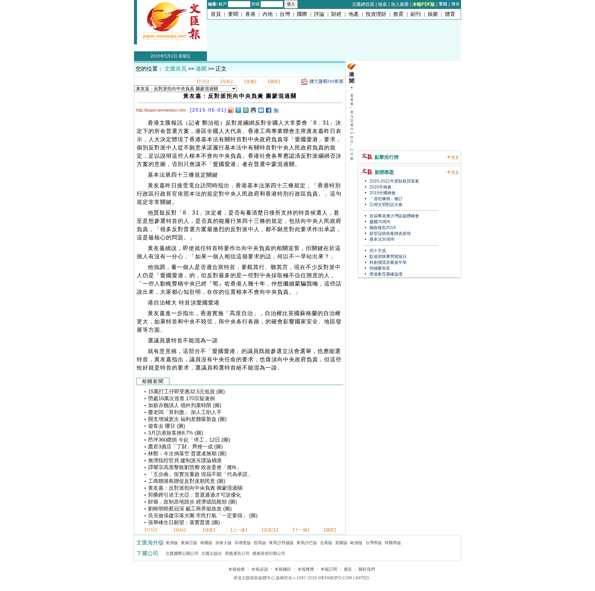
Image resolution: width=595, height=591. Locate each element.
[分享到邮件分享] (260, 110)
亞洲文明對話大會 (385, 204)
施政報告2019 (382, 227)
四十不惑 (377, 250)
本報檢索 (236, 569)
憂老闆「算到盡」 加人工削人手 (185, 412)
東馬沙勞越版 (281, 542)
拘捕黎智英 (379, 268)
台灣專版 (373, 542)
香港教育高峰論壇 (385, 274)
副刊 (415, 14)
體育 (450, 14)
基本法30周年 (381, 239)
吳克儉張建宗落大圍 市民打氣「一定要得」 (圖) (203, 515)
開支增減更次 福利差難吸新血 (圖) (187, 419)
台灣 (285, 14)
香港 (250, 14)
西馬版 (260, 542)
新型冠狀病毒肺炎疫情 (389, 233)
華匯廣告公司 (237, 553)
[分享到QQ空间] (245, 110)
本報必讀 (259, 569)
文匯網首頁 (363, 4)
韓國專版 (393, 542)
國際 (302, 14)
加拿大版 (223, 542)
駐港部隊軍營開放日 (387, 256)
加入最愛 (400, 4)
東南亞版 (189, 542)
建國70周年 (379, 221)
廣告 (348, 569)
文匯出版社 (211, 553)
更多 (455, 157)
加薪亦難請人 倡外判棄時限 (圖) (184, 405)
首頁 (216, 14)
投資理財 (376, 14)
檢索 (382, 4)
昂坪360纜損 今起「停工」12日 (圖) (189, 440)
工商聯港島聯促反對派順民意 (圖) (186, 481)
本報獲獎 (306, 569)
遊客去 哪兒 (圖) (166, 426)
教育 (398, 14)
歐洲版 (356, 542)
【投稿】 (226, 81)
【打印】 (203, 81)
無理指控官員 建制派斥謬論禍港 (185, 460)
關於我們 (366, 569)
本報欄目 (282, 569)
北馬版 (326, 542)
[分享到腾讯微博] (238, 110)
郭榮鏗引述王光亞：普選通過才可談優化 (194, 495)
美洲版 (172, 542)
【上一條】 (239, 530)
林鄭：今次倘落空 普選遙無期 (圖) (187, 453)
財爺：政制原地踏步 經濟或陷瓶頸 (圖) (192, 502)
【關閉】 (274, 81)
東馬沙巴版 (306, 542)
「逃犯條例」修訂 (385, 198)
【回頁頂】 (270, 530)
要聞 (233, 14)
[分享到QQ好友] (253, 110)
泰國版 (206, 542)
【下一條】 (301, 530)
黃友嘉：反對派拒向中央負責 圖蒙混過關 (195, 488)
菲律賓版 (242, 542)
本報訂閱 (329, 569)
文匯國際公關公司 (182, 553)
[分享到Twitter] (276, 110)
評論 (319, 14)
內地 (267, 14)
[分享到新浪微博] (230, 110)
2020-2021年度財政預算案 (393, 181)
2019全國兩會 (382, 192)
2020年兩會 (380, 187)
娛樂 (433, 14)
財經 (336, 14)
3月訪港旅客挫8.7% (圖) (175, 433)
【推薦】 (250, 81)
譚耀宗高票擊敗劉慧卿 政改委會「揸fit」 (194, 467)
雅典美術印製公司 (268, 553)
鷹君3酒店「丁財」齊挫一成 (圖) (185, 446)
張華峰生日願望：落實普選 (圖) (184, 522)
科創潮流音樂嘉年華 (387, 262)
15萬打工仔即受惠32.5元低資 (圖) (186, 391)
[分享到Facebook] (268, 110)
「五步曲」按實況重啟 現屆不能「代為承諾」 (200, 474)
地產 (353, 14)
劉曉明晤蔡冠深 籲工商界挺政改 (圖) (190, 508)
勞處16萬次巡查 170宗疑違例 (181, 398)
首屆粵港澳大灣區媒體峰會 (393, 216)
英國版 (341, 542)
